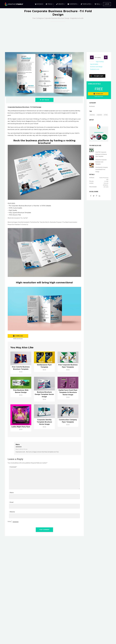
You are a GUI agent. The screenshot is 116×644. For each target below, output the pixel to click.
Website (12, 512)
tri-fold (105, 114)
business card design (96, 66)
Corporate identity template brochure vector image (44, 422)
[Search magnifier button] (106, 57)
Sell (98, 4)
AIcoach (40, 4)
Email (11, 502)
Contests (73, 4)
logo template (94, 64)
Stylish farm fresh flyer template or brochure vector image (68, 392)
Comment (13, 467)
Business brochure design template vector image (44, 394)
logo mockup (100, 61)
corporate (99, 114)
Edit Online (45, 100)
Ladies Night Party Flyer (20, 427)
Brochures (92, 106)
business (92, 114)
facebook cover (94, 69)
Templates (86, 4)
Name (12, 492)
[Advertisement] (58, 35)
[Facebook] (90, 196)
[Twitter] (93, 196)
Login (107, 4)
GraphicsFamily (98, 132)
